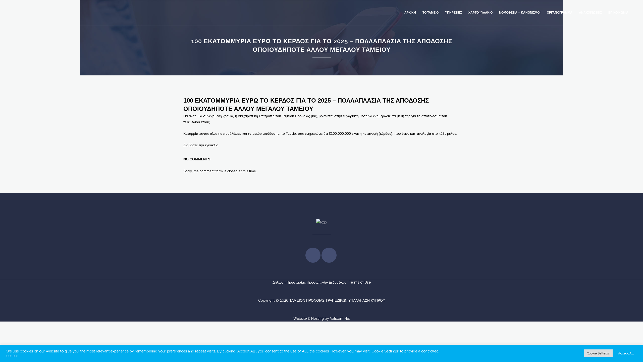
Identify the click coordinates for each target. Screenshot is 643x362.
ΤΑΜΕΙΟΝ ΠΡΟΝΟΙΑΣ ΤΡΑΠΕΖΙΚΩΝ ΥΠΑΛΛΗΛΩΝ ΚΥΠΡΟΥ (337, 300)
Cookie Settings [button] (598, 353)
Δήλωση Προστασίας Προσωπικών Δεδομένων (310, 282)
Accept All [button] (626, 353)
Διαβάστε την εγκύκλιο (200, 145)
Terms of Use (360, 282)
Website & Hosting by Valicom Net (321, 318)
